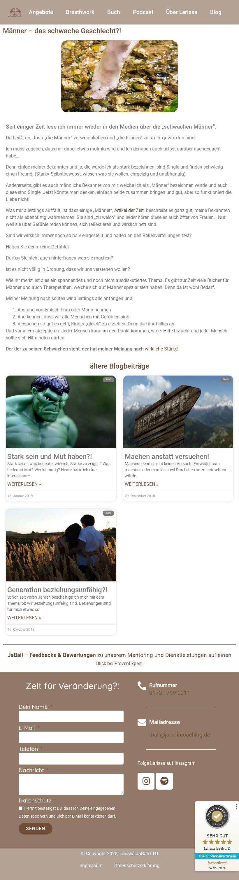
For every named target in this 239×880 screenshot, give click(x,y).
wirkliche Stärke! (161, 349)
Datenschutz (36, 801)
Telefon (29, 749)
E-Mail (27, 728)
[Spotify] (164, 781)
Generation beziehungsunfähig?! (57, 590)
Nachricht (32, 770)
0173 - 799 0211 (169, 693)
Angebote (41, 12)
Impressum (91, 865)
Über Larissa (181, 12)
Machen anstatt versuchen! (167, 457)
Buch (113, 12)
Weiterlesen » (24, 484)
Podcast (143, 12)
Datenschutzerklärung (136, 865)
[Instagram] (146, 781)
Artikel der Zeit (129, 210)
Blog (216, 12)
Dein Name (34, 707)
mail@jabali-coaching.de (179, 734)
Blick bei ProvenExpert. (119, 663)
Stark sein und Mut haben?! (49, 457)
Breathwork (80, 12)
